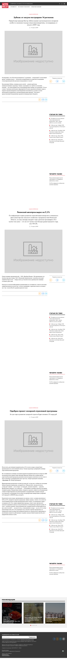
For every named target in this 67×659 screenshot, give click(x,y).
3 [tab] (33, 625)
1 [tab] (30, 625)
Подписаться (32, 637)
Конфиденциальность (5, 654)
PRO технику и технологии (24, 6)
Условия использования (5, 655)
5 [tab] (36, 625)
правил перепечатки (28, 641)
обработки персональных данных (27, 639)
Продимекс (6, 480)
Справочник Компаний (36, 6)
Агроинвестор (13, 6)
